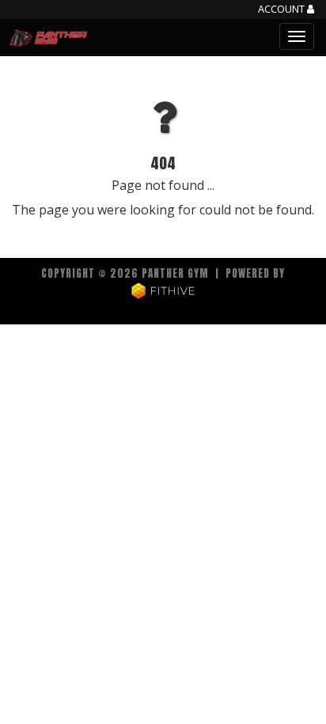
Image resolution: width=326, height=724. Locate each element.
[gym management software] (163, 290)
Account (282, 9)
